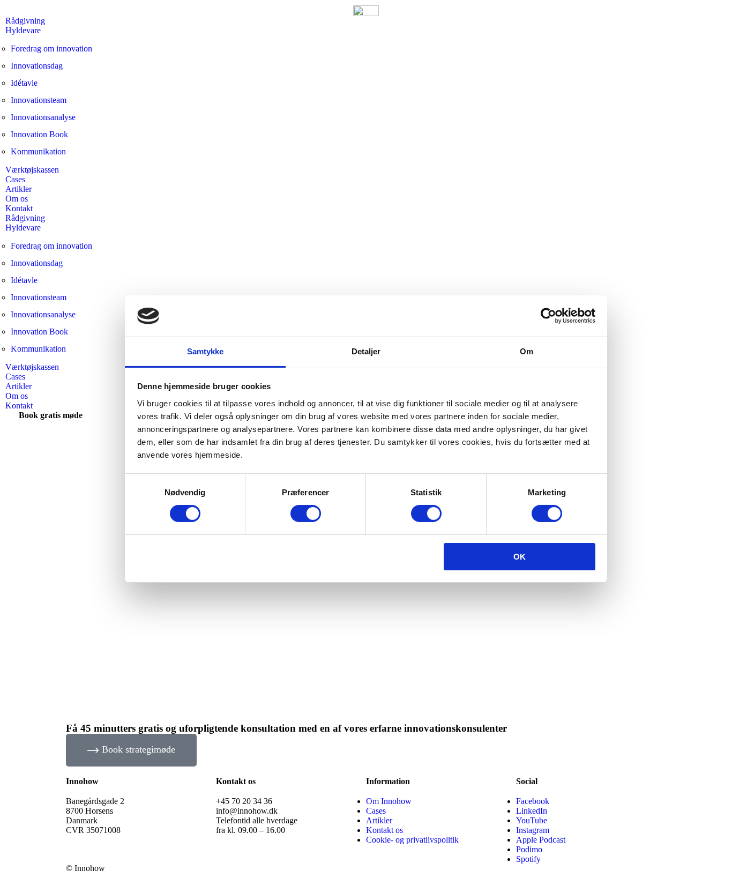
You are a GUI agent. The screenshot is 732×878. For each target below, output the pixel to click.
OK (519, 556)
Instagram (532, 830)
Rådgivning (25, 20)
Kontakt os (384, 830)
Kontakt (19, 208)
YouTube (531, 820)
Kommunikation (38, 151)
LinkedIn (531, 810)
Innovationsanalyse (43, 117)
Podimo (529, 849)
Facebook (532, 801)
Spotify (528, 859)
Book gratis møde (51, 415)
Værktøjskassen (32, 169)
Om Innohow (389, 801)
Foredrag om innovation (51, 48)
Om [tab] (526, 351)
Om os (16, 198)
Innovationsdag (37, 65)
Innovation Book (39, 134)
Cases (15, 179)
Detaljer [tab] (366, 351)
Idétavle (24, 82)
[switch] (305, 513)
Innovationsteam (38, 100)
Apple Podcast (540, 839)
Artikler (18, 189)
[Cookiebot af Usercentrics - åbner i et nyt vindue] (548, 316)
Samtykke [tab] (205, 351)
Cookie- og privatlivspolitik (412, 839)
